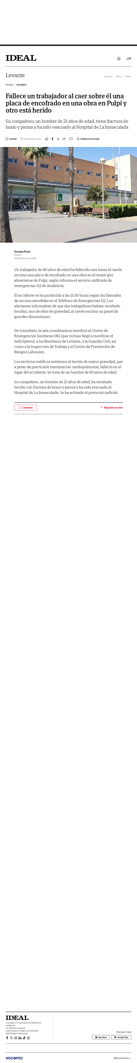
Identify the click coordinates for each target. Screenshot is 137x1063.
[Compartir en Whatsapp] (47, 139)
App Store (102, 1037)
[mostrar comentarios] (71, 138)
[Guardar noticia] (11, 138)
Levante (15, 75)
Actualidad (21, 84)
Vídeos (128, 76)
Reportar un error (113, 407)
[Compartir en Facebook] (52, 139)
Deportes (108, 76)
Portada (9, 84)
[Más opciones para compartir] (64, 139)
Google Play (122, 1037)
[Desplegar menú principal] (129, 58)
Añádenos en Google (89, 139)
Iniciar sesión (119, 58)
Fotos (118, 76)
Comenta (27, 407)
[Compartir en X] (58, 139)
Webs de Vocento (121, 1058)
